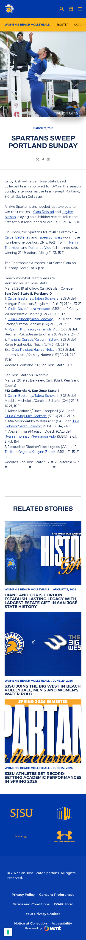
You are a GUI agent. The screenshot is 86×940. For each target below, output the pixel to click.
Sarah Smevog (41, 319)
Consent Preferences (56, 895)
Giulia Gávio (17, 309)
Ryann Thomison (21, 329)
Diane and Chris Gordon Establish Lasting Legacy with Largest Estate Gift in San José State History (41, 601)
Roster (63, 24)
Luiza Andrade (39, 309)
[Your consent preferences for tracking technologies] (8, 932)
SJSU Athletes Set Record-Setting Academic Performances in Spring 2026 (43, 777)
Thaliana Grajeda (20, 340)
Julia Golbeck (18, 319)
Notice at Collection (30, 923)
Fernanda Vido (39, 248)
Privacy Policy (23, 895)
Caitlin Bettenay (17, 237)
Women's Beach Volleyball (27, 589)
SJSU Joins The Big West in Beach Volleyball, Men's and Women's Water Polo (43, 690)
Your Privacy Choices (43, 914)
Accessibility (62, 923)
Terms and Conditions (31, 904)
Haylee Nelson (45, 350)
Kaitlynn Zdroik (46, 340)
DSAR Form (63, 904)
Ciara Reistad (43, 212)
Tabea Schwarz (50, 237)
